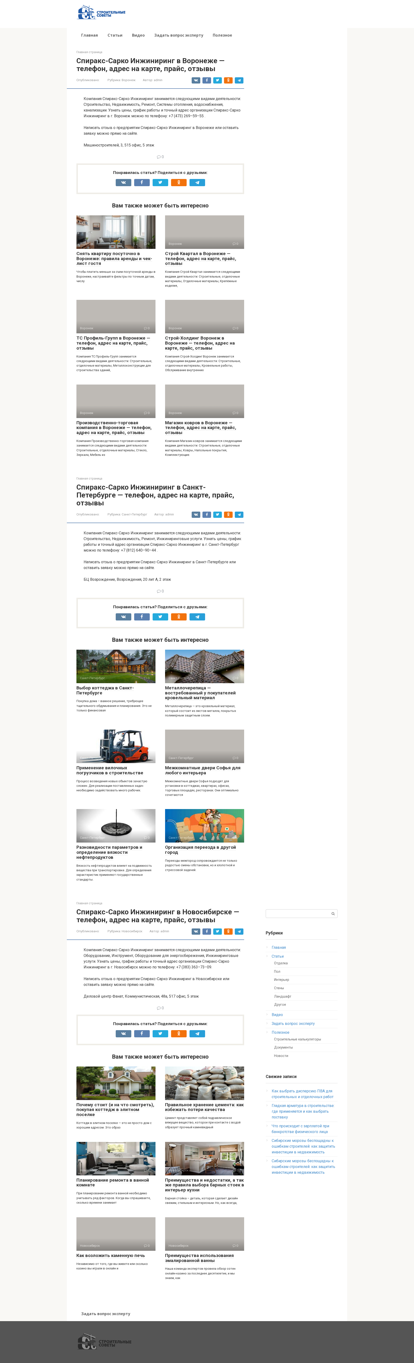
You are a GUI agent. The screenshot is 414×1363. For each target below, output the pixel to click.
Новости (281, 1056)
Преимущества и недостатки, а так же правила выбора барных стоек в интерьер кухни (204, 1185)
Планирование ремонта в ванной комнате (112, 1182)
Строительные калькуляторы (297, 1039)
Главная (89, 35)
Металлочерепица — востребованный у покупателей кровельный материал (200, 693)
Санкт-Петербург (134, 514)
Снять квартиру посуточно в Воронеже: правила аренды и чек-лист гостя (114, 258)
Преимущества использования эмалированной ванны (199, 1258)
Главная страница (89, 52)
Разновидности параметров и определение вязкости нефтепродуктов (109, 852)
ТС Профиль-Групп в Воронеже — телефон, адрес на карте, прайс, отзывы (113, 343)
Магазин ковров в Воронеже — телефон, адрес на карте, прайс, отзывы (200, 428)
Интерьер (281, 980)
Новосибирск (132, 931)
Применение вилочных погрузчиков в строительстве (109, 770)
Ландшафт (282, 996)
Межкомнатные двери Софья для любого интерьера (203, 770)
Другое (280, 1005)
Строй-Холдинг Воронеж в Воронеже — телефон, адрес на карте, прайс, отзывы (200, 343)
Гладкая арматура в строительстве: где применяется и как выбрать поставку (303, 1111)
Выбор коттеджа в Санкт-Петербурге (105, 690)
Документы (283, 1047)
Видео (138, 35)
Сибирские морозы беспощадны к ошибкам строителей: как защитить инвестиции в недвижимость (303, 1146)
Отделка (281, 963)
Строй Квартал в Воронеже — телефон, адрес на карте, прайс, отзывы (200, 258)
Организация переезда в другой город (200, 849)
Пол (277, 972)
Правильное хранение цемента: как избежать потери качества (204, 1107)
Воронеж (129, 80)
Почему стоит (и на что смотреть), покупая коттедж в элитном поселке (115, 1109)
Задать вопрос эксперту (178, 35)
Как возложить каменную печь (110, 1255)
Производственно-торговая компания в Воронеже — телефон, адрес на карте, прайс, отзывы (114, 428)
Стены (279, 988)
